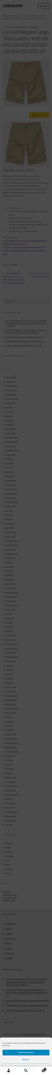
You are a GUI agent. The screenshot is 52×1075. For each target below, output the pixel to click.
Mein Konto (8, 1070)
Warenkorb (40, 1068)
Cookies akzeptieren (26, 1052)
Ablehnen (26, 1059)
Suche (26, 1070)
